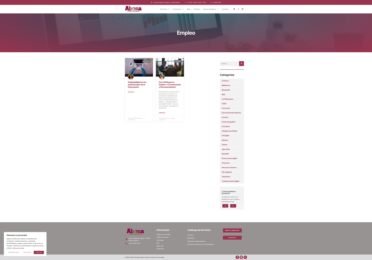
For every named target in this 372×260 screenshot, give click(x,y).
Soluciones (226, 177)
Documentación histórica (231, 113)
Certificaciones (227, 99)
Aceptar (39, 252)
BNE (223, 94)
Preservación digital (229, 158)
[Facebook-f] (237, 257)
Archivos (225, 81)
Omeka (224, 145)
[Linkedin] (242, 9)
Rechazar (27, 252)
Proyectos (226, 163)
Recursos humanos (229, 167)
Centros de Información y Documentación (201, 244)
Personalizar (13, 252)
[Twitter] (238, 9)
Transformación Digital (230, 181)
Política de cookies (18, 248)
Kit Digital (225, 136)
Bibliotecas (226, 85)
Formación (226, 126)
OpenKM (225, 154)
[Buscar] (241, 63)
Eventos (225, 117)
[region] (25, 244)
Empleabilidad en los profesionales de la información (137, 84)
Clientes (197, 9)
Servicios (163, 9)
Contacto (225, 9)
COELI (224, 104)
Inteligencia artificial (229, 131)
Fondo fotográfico (228, 122)
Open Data (226, 149)
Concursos (226, 108)
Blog (188, 9)
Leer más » (131, 92)
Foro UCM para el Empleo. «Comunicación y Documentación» (170, 84)
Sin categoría (227, 172)
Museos (225, 140)
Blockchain (226, 90)
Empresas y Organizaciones (196, 241)
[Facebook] (234, 9)
